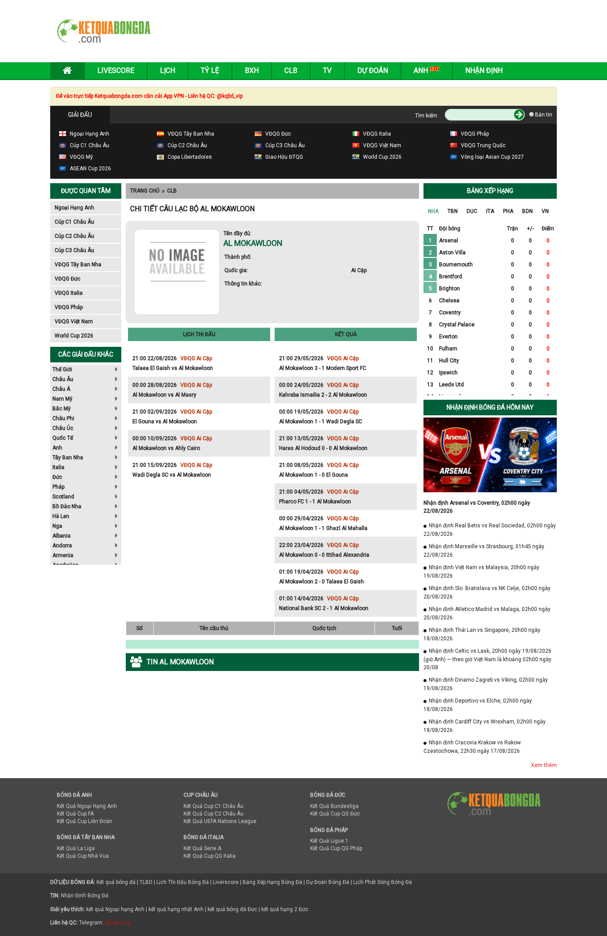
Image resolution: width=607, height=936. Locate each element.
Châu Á (61, 389)
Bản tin (543, 115)
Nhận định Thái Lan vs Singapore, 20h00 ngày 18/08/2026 (481, 634)
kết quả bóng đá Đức (232, 909)
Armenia (62, 555)
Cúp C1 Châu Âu (74, 222)
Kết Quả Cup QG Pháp (336, 848)
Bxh (252, 70)
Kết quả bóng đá (116, 882)
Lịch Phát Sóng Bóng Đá (382, 882)
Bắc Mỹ (61, 409)
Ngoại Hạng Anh (74, 208)
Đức (57, 477)
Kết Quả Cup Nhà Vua (83, 856)
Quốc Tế (62, 438)
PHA (508, 211)
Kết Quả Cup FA (75, 814)
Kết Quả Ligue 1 (329, 841)
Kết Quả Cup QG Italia (210, 856)
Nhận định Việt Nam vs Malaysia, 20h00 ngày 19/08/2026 (481, 571)
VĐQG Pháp (69, 307)
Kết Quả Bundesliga (334, 806)
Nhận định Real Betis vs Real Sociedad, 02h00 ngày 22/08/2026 (489, 529)
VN (545, 211)
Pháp (58, 487)
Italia (58, 467)
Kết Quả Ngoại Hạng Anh (87, 806)
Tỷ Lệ (210, 70)
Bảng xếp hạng (490, 190)
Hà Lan (60, 516)
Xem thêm (544, 765)
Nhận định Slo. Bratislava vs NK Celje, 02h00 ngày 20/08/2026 (487, 592)
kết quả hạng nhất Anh (176, 909)
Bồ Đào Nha (66, 506)
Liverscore (226, 882)
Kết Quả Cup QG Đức (335, 814)
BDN (527, 211)
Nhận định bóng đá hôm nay (490, 407)
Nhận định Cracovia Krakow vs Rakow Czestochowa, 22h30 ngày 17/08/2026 (472, 746)
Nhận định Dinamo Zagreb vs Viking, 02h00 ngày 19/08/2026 (485, 684)
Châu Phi (63, 418)
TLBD (146, 882)
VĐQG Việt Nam (74, 321)
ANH (422, 70)
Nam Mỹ (62, 399)
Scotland (63, 497)
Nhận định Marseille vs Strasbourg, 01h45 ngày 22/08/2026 (483, 550)
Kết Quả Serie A (202, 848)
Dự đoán (372, 70)
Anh (57, 448)
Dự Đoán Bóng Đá (327, 882)
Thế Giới (62, 369)
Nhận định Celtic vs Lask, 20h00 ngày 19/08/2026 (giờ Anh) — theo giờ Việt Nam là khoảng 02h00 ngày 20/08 (487, 659)
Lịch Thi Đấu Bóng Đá (182, 882)
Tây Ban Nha (67, 457)
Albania (61, 536)
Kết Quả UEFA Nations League (220, 821)
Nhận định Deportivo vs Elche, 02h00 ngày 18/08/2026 (477, 705)
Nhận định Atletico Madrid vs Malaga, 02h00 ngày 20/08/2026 (487, 613)
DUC (472, 211)
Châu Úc (62, 428)
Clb (290, 70)
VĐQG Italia (69, 293)
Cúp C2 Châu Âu (74, 236)
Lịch (167, 70)
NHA (433, 211)
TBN (452, 211)
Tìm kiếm (426, 115)
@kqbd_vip (118, 923)
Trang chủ (145, 191)
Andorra (62, 545)
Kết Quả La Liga (76, 848)
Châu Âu (62, 379)
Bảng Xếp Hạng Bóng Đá (272, 882)
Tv (327, 70)
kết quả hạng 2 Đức (284, 909)
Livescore (115, 70)
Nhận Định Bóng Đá (84, 895)
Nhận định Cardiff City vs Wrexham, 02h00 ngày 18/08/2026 (484, 726)
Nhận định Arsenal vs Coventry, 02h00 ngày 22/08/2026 (476, 507)
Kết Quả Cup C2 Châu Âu (214, 814)
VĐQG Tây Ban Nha (78, 264)
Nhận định (484, 70)
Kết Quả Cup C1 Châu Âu (214, 806)
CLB (172, 191)
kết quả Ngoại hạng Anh (115, 909)
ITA (490, 211)
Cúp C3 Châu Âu (74, 250)
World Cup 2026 (74, 336)
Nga (57, 526)
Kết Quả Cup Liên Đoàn (84, 821)
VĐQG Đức (67, 279)
